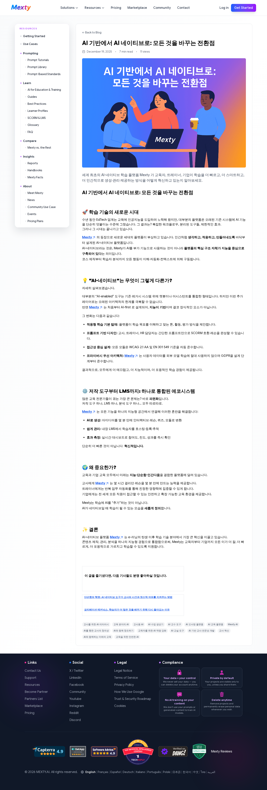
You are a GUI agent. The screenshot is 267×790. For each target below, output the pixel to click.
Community (77, 692)
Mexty (87, 237)
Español (115, 772)
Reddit (74, 713)
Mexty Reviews (221, 751)
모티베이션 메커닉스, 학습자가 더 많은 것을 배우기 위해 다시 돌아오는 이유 (127, 609)
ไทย (203, 772)
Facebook (76, 685)
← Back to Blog (91, 32)
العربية (211, 772)
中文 (196, 772)
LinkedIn (75, 678)
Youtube (75, 699)
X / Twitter (76, 671)
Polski (166, 772)
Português (154, 772)
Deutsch (128, 772)
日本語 (176, 772)
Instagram (76, 706)
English (90, 772)
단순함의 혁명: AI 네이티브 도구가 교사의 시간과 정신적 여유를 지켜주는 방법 (128, 597)
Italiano (140, 772)
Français (103, 772)
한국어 (187, 772)
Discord (75, 720)
